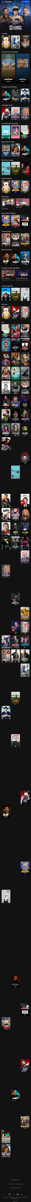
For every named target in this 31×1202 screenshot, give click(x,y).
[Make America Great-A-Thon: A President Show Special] (15, 854)
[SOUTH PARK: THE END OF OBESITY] (6, 1023)
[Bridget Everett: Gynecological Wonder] (25, 415)
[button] (2, 2)
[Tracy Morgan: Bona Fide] (25, 1094)
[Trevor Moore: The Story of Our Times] (15, 1108)
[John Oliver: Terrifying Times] (25, 769)
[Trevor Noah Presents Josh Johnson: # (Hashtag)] (25, 1108)
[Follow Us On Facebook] (9, 1194)
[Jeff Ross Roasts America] (15, 712)
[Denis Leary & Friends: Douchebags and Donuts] (6, 599)
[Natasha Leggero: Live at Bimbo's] (25, 882)
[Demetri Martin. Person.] (15, 585)
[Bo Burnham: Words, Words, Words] (15, 415)
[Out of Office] (25, 924)
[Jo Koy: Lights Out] (25, 740)
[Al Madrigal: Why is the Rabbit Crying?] (6, 344)
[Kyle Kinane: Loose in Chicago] (15, 839)
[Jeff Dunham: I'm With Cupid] (15, 698)
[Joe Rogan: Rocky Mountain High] (25, 755)
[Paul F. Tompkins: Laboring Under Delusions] (25, 938)
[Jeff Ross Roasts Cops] (25, 712)
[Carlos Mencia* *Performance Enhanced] (6, 443)
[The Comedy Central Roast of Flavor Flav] (15, 500)
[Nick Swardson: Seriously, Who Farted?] (6, 910)
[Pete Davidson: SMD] (6, 952)
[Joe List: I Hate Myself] (15, 755)
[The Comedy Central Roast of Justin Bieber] (6, 514)
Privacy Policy (19, 1184)
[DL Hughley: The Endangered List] (15, 557)
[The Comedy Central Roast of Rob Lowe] (25, 514)
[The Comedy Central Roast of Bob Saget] (6, 486)
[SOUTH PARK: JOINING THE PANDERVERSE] (15, 1009)
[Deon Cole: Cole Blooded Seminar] (15, 599)
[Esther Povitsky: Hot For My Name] (15, 627)
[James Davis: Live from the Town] (25, 684)
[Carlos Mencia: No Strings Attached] (25, 443)
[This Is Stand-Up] (15, 1080)
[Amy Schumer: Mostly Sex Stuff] (6, 373)
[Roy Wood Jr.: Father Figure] (6, 981)
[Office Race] (15, 924)
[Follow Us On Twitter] (13, 1194)
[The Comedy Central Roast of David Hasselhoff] (6, 500)
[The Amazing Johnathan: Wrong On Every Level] (25, 344)
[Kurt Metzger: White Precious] (25, 825)
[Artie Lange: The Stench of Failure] (15, 387)
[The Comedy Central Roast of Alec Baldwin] (25, 472)
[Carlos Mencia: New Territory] (15, 443)
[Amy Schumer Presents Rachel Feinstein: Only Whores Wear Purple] (15, 359)
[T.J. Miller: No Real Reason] (15, 1051)
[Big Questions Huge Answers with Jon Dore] (6, 415)
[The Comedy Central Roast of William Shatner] (6, 528)
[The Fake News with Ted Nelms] (15, 641)
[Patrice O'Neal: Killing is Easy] (15, 938)
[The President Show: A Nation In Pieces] (25, 952)
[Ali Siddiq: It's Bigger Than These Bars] (15, 344)
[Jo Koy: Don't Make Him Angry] (15, 740)
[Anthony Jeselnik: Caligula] (25, 373)
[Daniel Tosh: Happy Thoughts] (15, 571)
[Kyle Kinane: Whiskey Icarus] (25, 839)
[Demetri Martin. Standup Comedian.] (25, 585)
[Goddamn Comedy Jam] (25, 641)
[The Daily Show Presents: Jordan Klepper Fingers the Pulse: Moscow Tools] (15, 797)
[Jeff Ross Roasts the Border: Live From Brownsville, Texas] (15, 726)
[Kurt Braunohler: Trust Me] (15, 825)
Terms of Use (11, 1184)
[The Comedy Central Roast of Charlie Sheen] (25, 486)
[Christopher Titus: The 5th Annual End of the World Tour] (6, 472)
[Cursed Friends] (25, 542)
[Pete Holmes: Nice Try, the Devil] (15, 952)
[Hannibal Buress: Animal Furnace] (15, 656)
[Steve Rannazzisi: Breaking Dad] (15, 1037)
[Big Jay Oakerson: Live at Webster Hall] (25, 401)
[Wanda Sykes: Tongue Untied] (15, 1136)
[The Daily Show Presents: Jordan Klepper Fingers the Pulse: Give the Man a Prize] (25, 1066)
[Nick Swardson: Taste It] (15, 910)
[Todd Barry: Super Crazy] (6, 1094)
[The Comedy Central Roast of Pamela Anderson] (15, 514)
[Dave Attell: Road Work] (25, 571)
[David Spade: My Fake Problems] (6, 585)
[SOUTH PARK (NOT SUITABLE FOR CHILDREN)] (25, 1009)
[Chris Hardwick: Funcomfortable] (25, 458)
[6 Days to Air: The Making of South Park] (6, 330)
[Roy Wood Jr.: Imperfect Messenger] (15, 981)
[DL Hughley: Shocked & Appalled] (6, 557)
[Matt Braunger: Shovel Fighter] (6, 868)
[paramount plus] (8, 1)
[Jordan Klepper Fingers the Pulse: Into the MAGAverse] (6, 797)
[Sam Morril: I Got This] (15, 1023)
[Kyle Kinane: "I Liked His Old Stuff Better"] (6, 839)
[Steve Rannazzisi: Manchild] (25, 1037)
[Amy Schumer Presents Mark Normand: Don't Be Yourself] (6, 359)
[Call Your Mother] (25, 429)
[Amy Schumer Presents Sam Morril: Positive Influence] (25, 359)
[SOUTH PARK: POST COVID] (25, 995)
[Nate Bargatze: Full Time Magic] (6, 896)
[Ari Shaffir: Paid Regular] (6, 387)
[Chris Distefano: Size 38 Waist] (15, 458)
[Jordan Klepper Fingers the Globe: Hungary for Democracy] (15, 783)
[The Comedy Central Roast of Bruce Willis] (15, 486)
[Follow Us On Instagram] (21, 1194)
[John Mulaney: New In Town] (6, 769)
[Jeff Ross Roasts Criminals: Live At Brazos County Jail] (6, 726)
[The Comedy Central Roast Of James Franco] (25, 500)
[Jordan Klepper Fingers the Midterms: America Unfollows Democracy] (25, 783)
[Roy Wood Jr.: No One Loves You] (25, 981)
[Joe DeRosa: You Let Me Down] (6, 755)
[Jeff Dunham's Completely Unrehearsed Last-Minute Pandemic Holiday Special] (25, 698)
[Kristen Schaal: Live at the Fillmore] (25, 811)
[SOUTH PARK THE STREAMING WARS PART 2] (6, 1009)
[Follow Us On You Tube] (18, 1194)
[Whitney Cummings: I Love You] (25, 1136)
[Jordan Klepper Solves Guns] (6, 783)
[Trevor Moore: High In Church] (6, 1108)
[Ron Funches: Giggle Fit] (25, 967)
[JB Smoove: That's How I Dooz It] (15, 684)
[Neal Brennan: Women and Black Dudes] (25, 896)
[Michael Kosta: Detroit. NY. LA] (15, 868)
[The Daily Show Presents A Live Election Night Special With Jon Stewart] (25, 557)
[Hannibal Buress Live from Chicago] (25, 656)
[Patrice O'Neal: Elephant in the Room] (6, 938)
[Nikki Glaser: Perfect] (25, 910)
